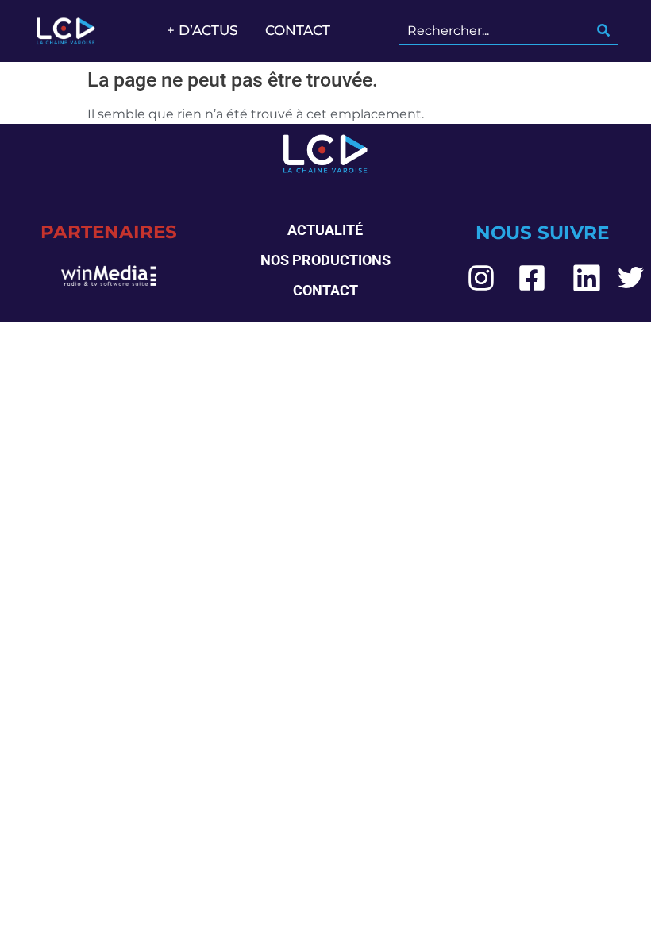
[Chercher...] (604, 31)
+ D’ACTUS (202, 30)
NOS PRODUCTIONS (325, 260)
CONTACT (297, 30)
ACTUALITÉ (325, 230)
